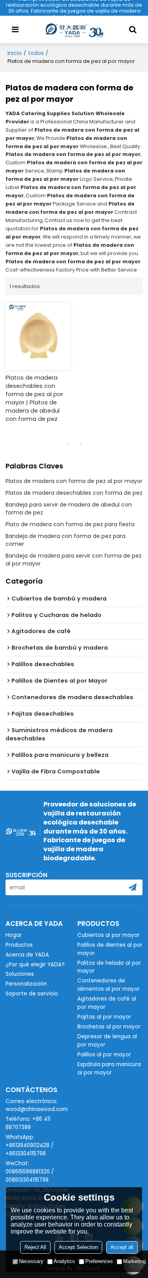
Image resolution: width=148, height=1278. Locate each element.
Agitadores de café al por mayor (106, 1003)
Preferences (99, 1261)
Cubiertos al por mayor (108, 935)
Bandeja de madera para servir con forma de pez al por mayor (74, 559)
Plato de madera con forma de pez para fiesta (70, 524)
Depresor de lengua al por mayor (107, 1040)
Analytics (64, 1261)
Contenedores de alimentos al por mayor (108, 985)
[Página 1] (67, 444)
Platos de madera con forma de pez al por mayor (74, 481)
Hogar (14, 935)
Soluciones (20, 974)
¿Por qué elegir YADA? (35, 964)
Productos (19, 945)
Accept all (122, 1247)
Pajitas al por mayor (104, 1017)
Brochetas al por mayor (109, 1026)
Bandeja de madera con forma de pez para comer (66, 540)
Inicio (14, 53)
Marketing (134, 1261)
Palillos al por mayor (104, 1054)
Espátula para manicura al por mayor (109, 1068)
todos (36, 53)
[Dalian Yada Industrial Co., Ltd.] (74, 29)
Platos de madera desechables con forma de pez (74, 493)
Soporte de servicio (32, 993)
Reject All (35, 1247)
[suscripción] (132, 887)
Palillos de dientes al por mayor (109, 949)
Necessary (31, 1261)
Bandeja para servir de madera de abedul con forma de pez (69, 508)
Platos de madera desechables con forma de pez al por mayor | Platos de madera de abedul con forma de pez (34, 398)
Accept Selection (78, 1247)
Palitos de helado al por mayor (109, 967)
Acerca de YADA (27, 954)
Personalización (26, 984)
